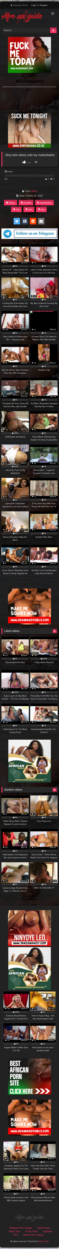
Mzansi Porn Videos (33, 1235)
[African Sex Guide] (24, 17)
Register (44, 5)
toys (43, 209)
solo (17, 209)
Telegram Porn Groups (20, 1228)
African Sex (44, 1241)
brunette (27, 202)
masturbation (46, 202)
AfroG (34, 191)
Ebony (12, 202)
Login (33, 5)
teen (30, 209)
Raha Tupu (14, 1231)
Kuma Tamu (31, 1231)
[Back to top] (50, 1240)
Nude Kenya (43, 1228)
